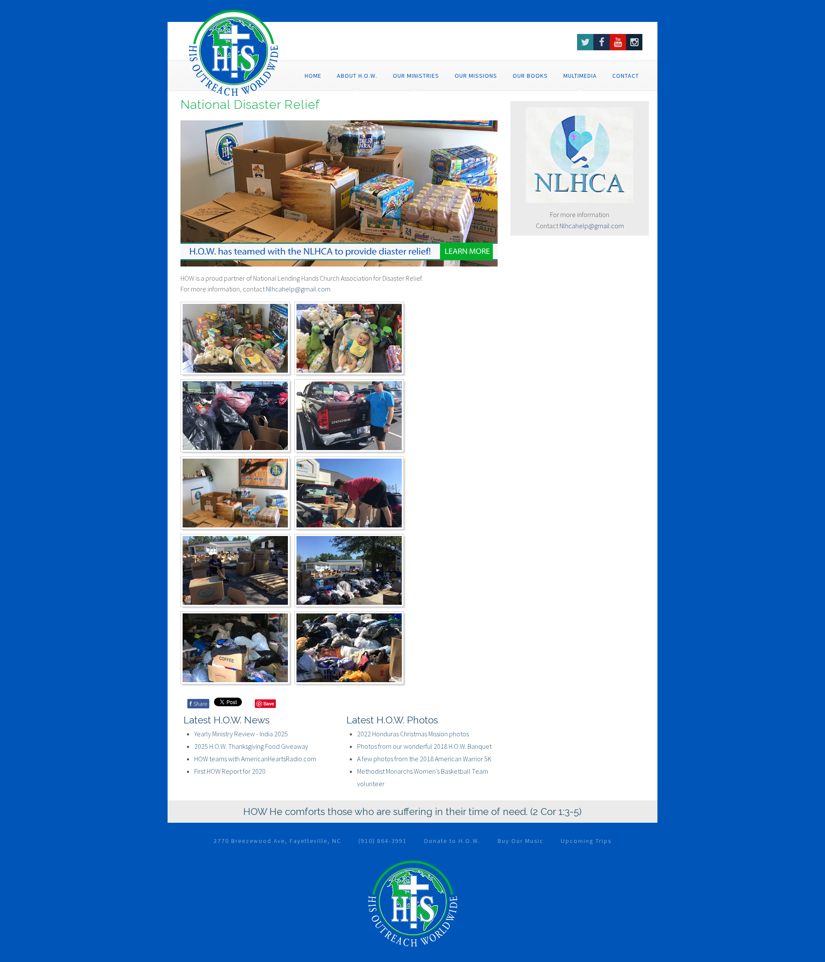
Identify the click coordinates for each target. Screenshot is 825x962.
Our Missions (476, 76)
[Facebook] (601, 42)
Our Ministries (416, 76)
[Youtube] (618, 42)
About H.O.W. (357, 76)
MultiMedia (580, 76)
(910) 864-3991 (382, 841)
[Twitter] (585, 42)
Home (313, 76)
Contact (625, 76)
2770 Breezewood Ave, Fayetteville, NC (277, 841)
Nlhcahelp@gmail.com (591, 225)
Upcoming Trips (586, 841)
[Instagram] (634, 42)
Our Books (530, 76)
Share (198, 704)
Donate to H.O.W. (452, 841)
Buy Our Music (521, 841)
